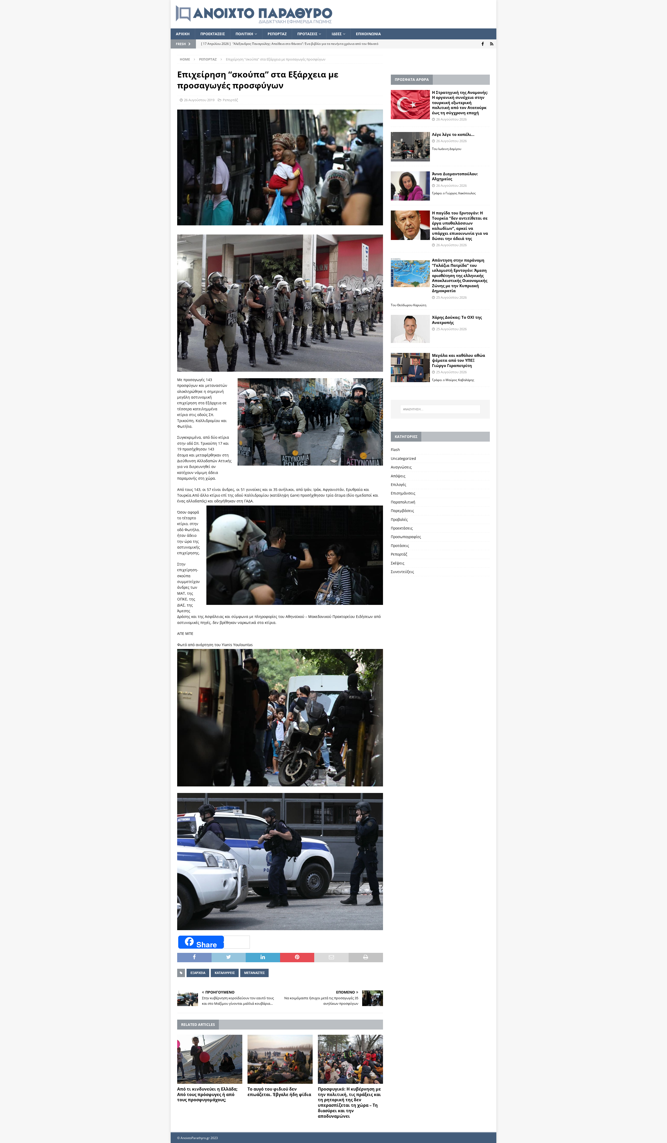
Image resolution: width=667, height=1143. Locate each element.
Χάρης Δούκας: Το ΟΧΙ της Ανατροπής (457, 320)
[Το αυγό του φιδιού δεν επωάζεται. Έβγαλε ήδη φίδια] (280, 1059)
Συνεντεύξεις (402, 571)
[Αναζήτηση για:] (440, 409)
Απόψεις (398, 475)
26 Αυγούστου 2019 (199, 100)
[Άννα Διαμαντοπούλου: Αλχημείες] (410, 186)
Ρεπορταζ (277, 33)
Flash (395, 449)
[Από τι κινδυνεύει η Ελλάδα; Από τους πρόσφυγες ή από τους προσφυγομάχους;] (209, 1059)
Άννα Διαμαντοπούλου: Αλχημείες (455, 176)
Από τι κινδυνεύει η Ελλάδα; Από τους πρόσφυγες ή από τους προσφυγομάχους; (207, 1094)
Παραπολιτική (403, 502)
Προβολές (399, 519)
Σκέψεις (397, 563)
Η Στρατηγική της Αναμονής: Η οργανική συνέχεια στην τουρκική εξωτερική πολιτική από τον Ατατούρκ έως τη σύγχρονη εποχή (460, 102)
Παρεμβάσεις (402, 510)
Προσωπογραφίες (406, 536)
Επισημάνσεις (403, 493)
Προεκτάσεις (402, 528)
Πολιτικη (244, 33)
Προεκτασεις (212, 33)
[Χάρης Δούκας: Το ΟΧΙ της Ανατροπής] (410, 329)
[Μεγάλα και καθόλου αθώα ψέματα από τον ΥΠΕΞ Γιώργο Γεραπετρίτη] (410, 367)
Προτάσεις (400, 545)
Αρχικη (183, 33)
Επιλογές (398, 484)
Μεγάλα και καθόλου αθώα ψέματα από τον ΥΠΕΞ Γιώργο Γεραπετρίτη (458, 360)
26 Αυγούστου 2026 (451, 119)
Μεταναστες (254, 973)
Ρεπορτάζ (230, 100)
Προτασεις (307, 33)
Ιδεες (337, 33)
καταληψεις (225, 973)
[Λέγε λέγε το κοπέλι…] (410, 146)
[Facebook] (482, 44)
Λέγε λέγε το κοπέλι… (453, 134)
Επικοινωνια (368, 33)
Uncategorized (403, 458)
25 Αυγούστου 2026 (451, 297)
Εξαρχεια (197, 973)
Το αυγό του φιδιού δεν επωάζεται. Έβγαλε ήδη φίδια (279, 1091)
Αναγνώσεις (401, 467)
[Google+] (491, 44)
